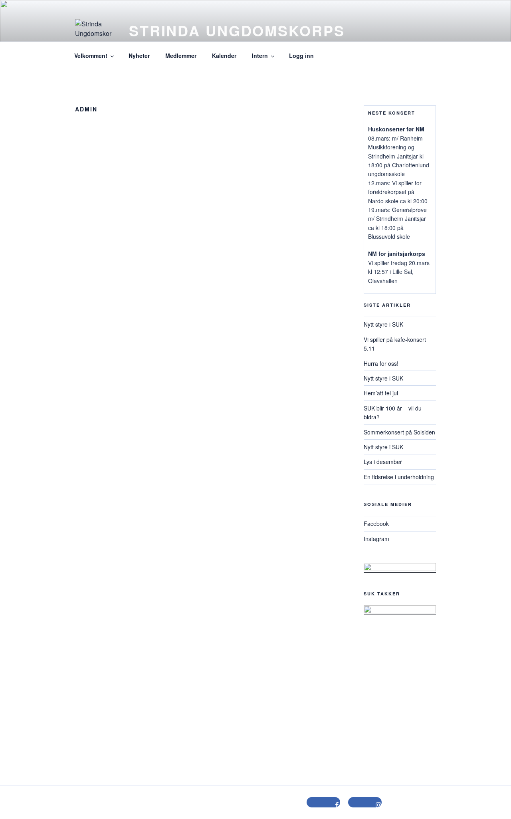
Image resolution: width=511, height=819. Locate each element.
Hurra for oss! (381, 363)
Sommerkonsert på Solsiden (399, 432)
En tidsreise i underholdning (399, 477)
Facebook (376, 523)
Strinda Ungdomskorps (237, 30)
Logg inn (301, 55)
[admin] (208, 184)
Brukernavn (105, 268)
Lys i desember (383, 462)
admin (208, 233)
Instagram (376, 539)
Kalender (224, 55)
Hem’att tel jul (381, 393)
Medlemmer (180, 55)
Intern (260, 55)
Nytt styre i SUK (383, 324)
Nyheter (139, 55)
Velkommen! (90, 55)
